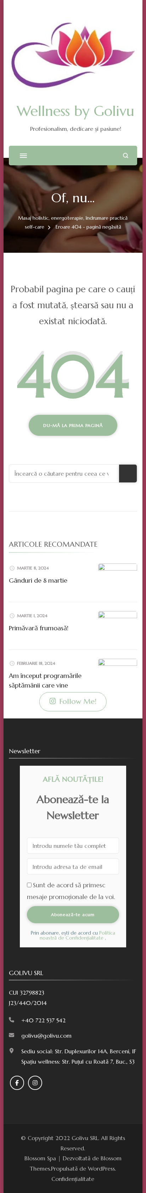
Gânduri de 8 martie (38, 580)
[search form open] (126, 156)
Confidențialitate (72, 1178)
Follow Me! (77, 701)
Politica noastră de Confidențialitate (77, 935)
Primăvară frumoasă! (38, 628)
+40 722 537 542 (43, 1020)
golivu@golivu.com (46, 1035)
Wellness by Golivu (75, 111)
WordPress (101, 1168)
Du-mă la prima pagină (73, 425)
